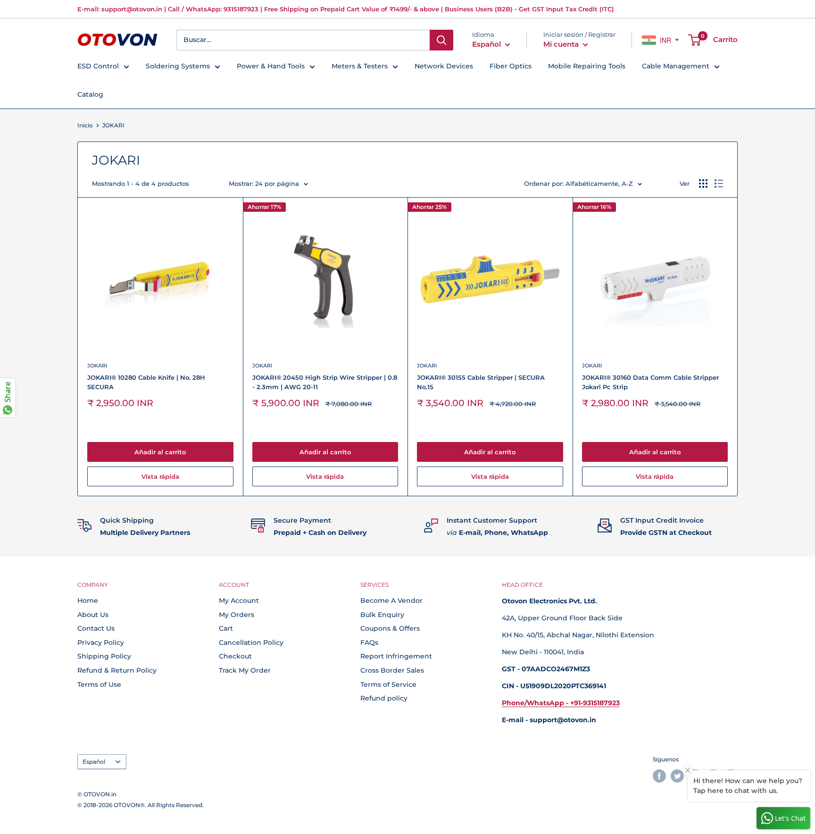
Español (94, 761)
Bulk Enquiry (382, 614)
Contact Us (96, 628)
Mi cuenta (562, 44)
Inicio (85, 125)
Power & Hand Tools (271, 66)
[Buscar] (441, 40)
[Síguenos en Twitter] (677, 776)
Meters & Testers (360, 66)
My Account (239, 600)
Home (87, 600)
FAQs (369, 642)
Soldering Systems (178, 66)
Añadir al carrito (160, 452)
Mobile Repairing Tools (586, 66)
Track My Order (245, 670)
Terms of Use (99, 684)
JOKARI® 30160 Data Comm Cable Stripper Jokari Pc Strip (650, 382)
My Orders (236, 614)
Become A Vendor (391, 600)
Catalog (90, 94)
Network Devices (444, 66)
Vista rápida (160, 476)
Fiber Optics (511, 66)
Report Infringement (396, 656)
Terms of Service (388, 684)
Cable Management (675, 66)
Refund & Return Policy (117, 670)
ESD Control (98, 66)
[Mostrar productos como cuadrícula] (703, 183)
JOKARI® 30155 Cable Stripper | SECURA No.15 (481, 382)
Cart (226, 628)
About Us (92, 614)
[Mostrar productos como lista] (719, 183)
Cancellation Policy (251, 642)
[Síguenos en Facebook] (659, 776)
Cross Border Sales (392, 670)
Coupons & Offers (390, 628)
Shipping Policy (104, 656)
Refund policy (384, 698)
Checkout (235, 656)
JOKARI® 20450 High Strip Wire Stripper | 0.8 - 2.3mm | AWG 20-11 (324, 382)
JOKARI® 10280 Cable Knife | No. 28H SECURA (146, 382)
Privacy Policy (100, 642)
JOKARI (97, 365)
